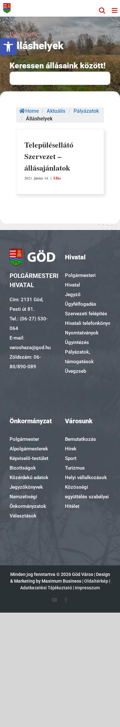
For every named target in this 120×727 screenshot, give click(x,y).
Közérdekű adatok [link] (29, 477)
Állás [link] (57, 178)
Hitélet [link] (72, 506)
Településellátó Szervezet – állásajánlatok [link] (48, 156)
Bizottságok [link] (23, 468)
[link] (8, 46)
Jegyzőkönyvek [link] (26, 487)
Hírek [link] (70, 449)
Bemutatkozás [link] (80, 439)
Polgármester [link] (24, 439)
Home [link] (32, 111)
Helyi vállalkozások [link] (86, 477)
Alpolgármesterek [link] (29, 449)
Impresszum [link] (87, 587)
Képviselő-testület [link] (29, 458)
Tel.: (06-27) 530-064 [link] (29, 323)
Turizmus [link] (75, 468)
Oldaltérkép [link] (96, 581)
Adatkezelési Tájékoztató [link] (46, 587)
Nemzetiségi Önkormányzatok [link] (28, 501)
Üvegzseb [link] (75, 371)
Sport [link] (70, 458)
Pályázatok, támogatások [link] (79, 356)
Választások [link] (23, 516)
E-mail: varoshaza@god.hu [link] (30, 342)
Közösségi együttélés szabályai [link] (87, 492)
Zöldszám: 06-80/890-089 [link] (25, 362)
